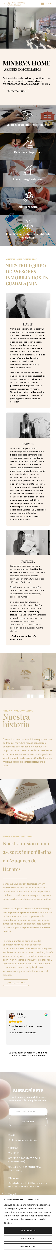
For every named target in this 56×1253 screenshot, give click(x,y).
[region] (28, 1224)
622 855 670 (14, 1167)
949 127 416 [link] (14, 1152)
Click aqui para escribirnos (22, 1140)
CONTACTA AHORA (16, 91)
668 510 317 (14, 1158)
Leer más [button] (13, 1040)
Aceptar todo (28, 1230)
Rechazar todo (28, 1246)
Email (11, 1135)
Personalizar (28, 1238)
